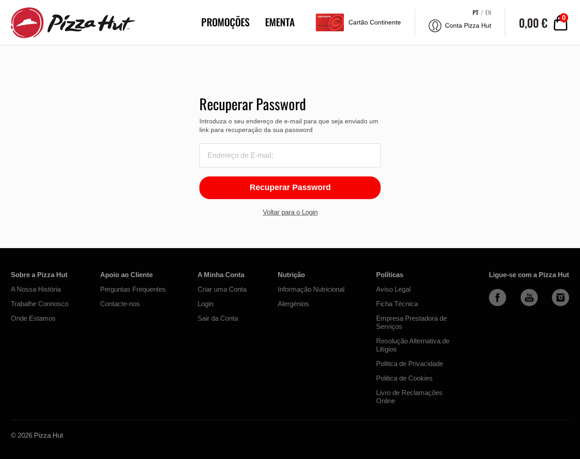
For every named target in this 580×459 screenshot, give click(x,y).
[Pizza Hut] (71, 22)
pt (475, 12)
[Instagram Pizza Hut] (560, 304)
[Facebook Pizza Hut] (497, 304)
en (488, 12)
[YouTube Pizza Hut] (529, 304)
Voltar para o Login (290, 212)
